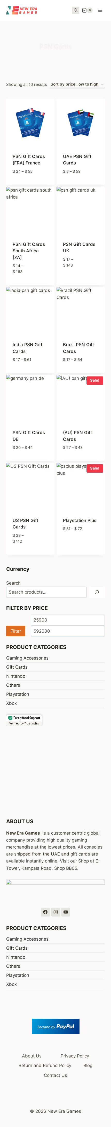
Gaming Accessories (27, 658)
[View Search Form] (76, 10)
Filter (16, 631)
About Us (32, 1055)
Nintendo (15, 676)
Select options (30, 183)
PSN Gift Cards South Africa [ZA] (29, 251)
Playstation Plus (79, 520)
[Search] (97, 592)
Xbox (11, 703)
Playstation (17, 694)
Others (13, 685)
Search (13, 583)
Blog (87, 1065)
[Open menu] (100, 10)
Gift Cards (17, 667)
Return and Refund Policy (45, 1065)
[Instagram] (55, 912)
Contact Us (55, 1075)
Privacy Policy (75, 1055)
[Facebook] (45, 912)
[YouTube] (65, 912)
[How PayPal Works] (55, 1026)
